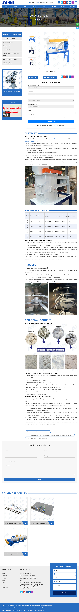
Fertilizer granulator (26, 607)
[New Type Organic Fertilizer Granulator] (16, 539)
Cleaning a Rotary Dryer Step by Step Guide (38, 431)
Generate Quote (51, 121)
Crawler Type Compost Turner (12, 91)
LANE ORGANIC (28, 610)
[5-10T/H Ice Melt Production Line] (42, 509)
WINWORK (8, 610)
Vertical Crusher (39, 15)
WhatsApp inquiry (50, 77)
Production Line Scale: (34, 98)
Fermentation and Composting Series (11, 54)
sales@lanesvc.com (44, 2)
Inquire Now (33, 77)
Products (16, 6)
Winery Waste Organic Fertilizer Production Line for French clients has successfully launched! (50, 435)
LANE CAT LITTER (39, 610)
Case (44, 6)
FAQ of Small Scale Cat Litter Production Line (38, 438)
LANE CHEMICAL (17, 610)
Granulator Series (7, 42)
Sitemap (50, 605)
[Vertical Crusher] (31, 32)
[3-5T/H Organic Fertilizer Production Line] (16, 509)
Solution (54, 6)
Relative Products (14, 493)
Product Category (12, 34)
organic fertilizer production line (57, 138)
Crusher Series (7, 46)
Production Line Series (9, 38)
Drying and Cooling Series (10, 59)
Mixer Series (6, 49)
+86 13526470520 (31, 578)
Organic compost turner (39, 607)
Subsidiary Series (8, 63)
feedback (12, 102)
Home (6, 6)
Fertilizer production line (14, 607)
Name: (29, 110)
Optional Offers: (32, 104)
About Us (63, 6)
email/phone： (32, 114)
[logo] (8, 2)
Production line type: (33, 85)
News (34, 6)
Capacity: (30, 91)
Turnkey (25, 6)
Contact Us (72, 6)
